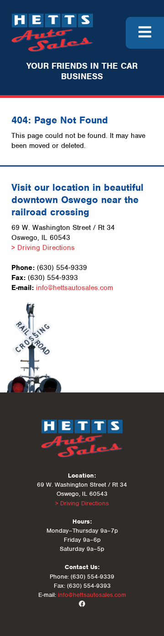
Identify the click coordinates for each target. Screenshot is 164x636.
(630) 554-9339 (62, 267)
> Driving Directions (43, 247)
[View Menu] (145, 33)
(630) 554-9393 (53, 277)
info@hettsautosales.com (74, 287)
